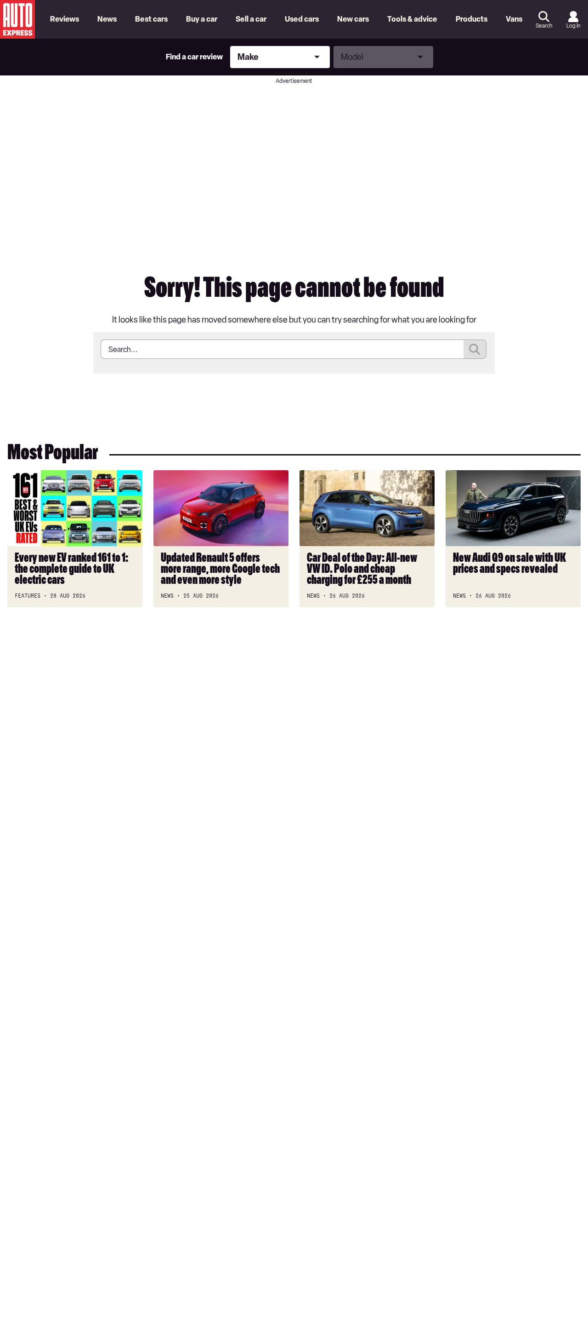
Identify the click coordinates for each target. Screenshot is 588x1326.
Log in (573, 26)
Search (544, 26)
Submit (475, 349)
